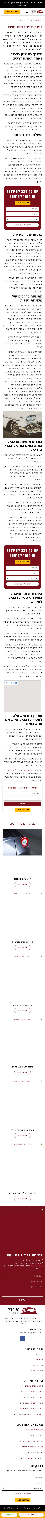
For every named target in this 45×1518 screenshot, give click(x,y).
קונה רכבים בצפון (22, 879)
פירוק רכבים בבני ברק (22, 942)
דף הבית (39, 20)
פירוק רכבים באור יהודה (22, 1130)
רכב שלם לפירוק (34, 1429)
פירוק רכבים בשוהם (22, 1005)
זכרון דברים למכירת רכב (30, 1458)
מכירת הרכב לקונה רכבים (17, 770)
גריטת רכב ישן (36, 1435)
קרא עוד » (22, 884)
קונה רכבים (36, 666)
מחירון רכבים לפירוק (32, 1446)
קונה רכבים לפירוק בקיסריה (22, 1193)
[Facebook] (22, 1338)
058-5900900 (37, 1265)
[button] (27, 12)
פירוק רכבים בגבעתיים (22, 1066)
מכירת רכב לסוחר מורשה (30, 1441)
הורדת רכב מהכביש (33, 1452)
